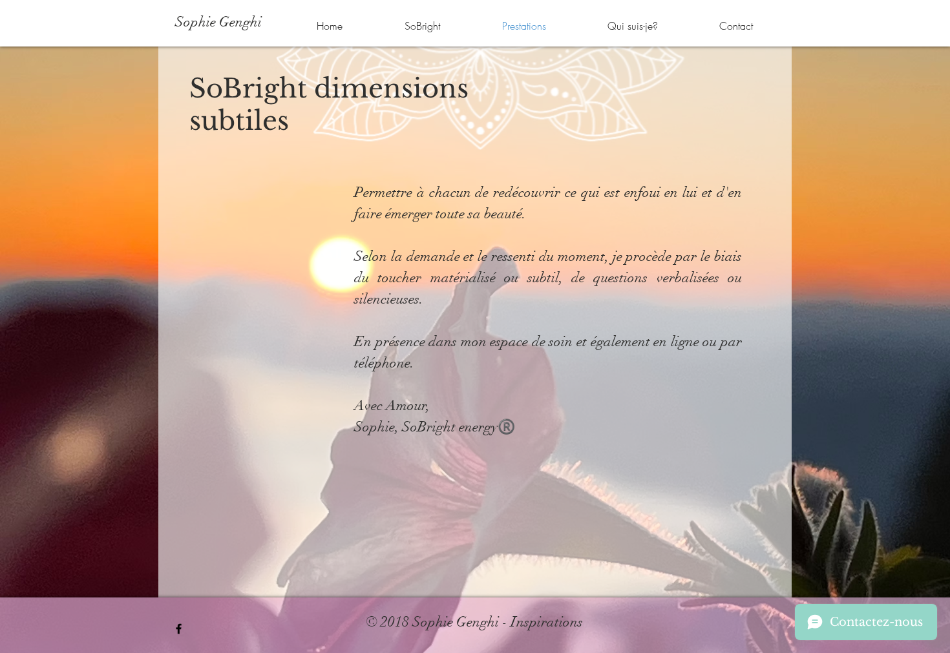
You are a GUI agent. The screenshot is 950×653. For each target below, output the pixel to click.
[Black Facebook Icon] (178, 629)
